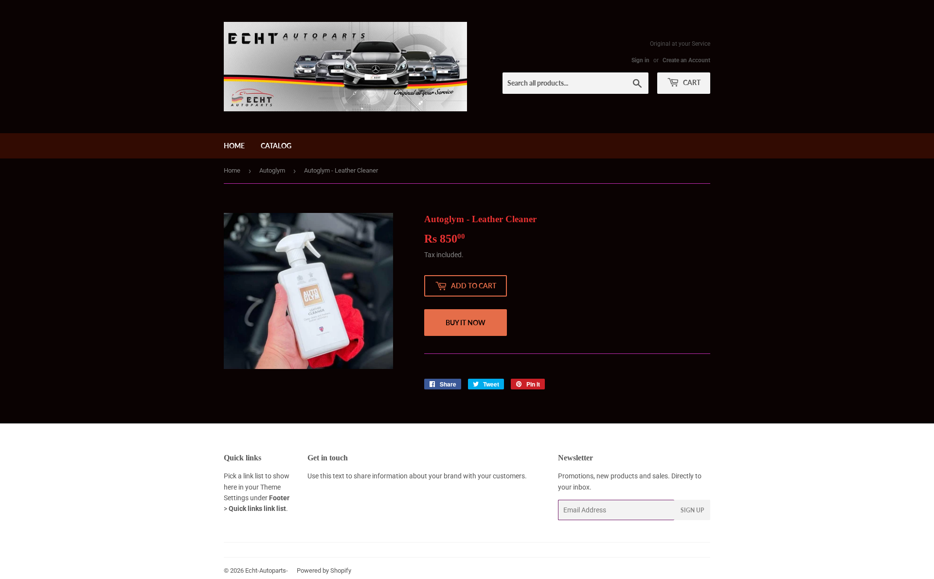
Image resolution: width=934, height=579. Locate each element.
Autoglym (272, 170)
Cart (691, 82)
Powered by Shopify (324, 570)
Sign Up (692, 510)
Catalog (276, 145)
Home (234, 145)
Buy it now (465, 322)
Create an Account (686, 60)
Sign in (640, 60)
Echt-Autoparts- (266, 570)
